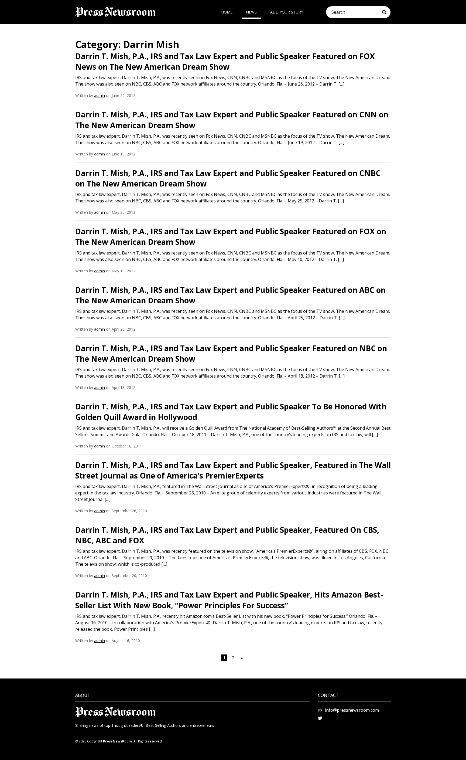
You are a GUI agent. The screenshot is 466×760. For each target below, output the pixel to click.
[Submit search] (386, 12)
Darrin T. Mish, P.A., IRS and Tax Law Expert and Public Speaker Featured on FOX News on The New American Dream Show (225, 61)
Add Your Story (286, 12)
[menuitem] (226, 12)
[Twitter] (320, 718)
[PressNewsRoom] (115, 12)
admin (99, 95)
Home (226, 12)
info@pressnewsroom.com (352, 710)
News (251, 12)
